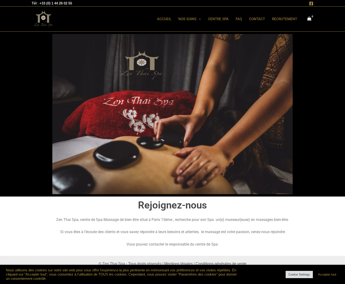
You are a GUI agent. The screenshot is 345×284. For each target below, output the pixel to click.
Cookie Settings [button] (299, 274)
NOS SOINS (187, 19)
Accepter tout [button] (327, 274)
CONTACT (257, 19)
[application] (198, 19)
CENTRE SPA (218, 19)
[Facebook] (311, 3)
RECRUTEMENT (284, 19)
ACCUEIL (164, 19)
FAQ (239, 19)
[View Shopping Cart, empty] (309, 19)
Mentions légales (178, 264)
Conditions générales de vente (221, 264)
